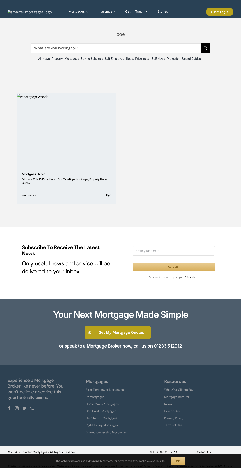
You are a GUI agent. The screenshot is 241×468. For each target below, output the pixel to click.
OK (178, 461)
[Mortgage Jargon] (66, 130)
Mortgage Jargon (35, 174)
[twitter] (24, 408)
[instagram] (17, 408)
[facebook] (9, 408)
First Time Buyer (67, 179)
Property (94, 179)
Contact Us (203, 452)
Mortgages (82, 179)
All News (52, 179)
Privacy (189, 277)
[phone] (32, 408)
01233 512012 (168, 346)
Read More (28, 195)
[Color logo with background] (30, 12)
